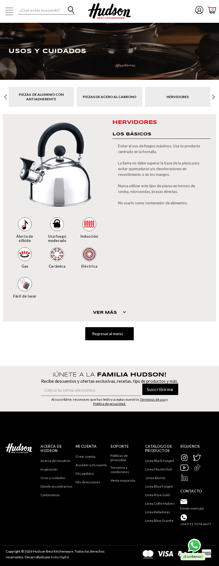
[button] (9, 11)
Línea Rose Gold (157, 495)
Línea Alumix (155, 478)
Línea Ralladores (157, 512)
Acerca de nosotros (55, 461)
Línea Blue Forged (159, 486)
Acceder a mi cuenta (91, 465)
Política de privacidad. (109, 404)
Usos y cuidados (52, 478)
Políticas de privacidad (119, 457)
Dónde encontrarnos (56, 486)
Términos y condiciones (119, 469)
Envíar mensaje (192, 508)
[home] (109, 11)
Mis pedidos (85, 473)
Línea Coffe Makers (160, 503)
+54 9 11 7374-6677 (195, 524)
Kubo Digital (60, 557)
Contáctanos (50, 495)
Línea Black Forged (159, 461)
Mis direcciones (88, 482)
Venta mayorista (122, 480)
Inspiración (48, 469)
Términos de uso (153, 399)
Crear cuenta (86, 456)
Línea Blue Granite (159, 520)
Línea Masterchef (158, 469)
